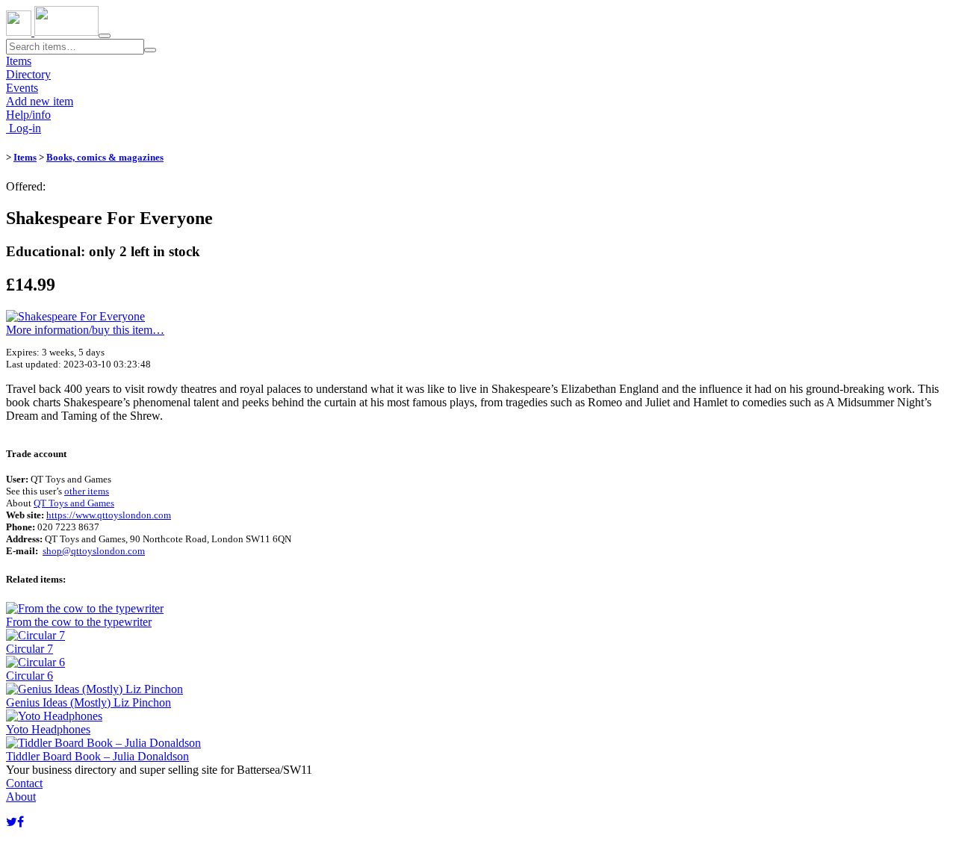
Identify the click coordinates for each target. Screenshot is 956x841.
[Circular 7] (35, 635)
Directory (28, 74)
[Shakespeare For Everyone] (75, 316)
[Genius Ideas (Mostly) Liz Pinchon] (94, 689)
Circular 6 (29, 675)
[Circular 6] (35, 662)
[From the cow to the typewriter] (85, 608)
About (21, 796)
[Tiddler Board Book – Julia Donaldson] (103, 742)
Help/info (28, 114)
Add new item (39, 101)
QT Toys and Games (74, 503)
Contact (24, 783)
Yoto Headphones (48, 729)
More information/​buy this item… (85, 329)
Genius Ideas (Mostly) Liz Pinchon (88, 702)
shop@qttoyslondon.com (94, 550)
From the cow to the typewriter (79, 621)
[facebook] (20, 822)
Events (22, 87)
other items (86, 491)
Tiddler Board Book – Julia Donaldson (97, 756)
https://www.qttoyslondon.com (108, 515)
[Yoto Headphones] (54, 716)
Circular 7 (29, 648)
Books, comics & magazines (105, 157)
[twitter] (11, 822)
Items (18, 61)
